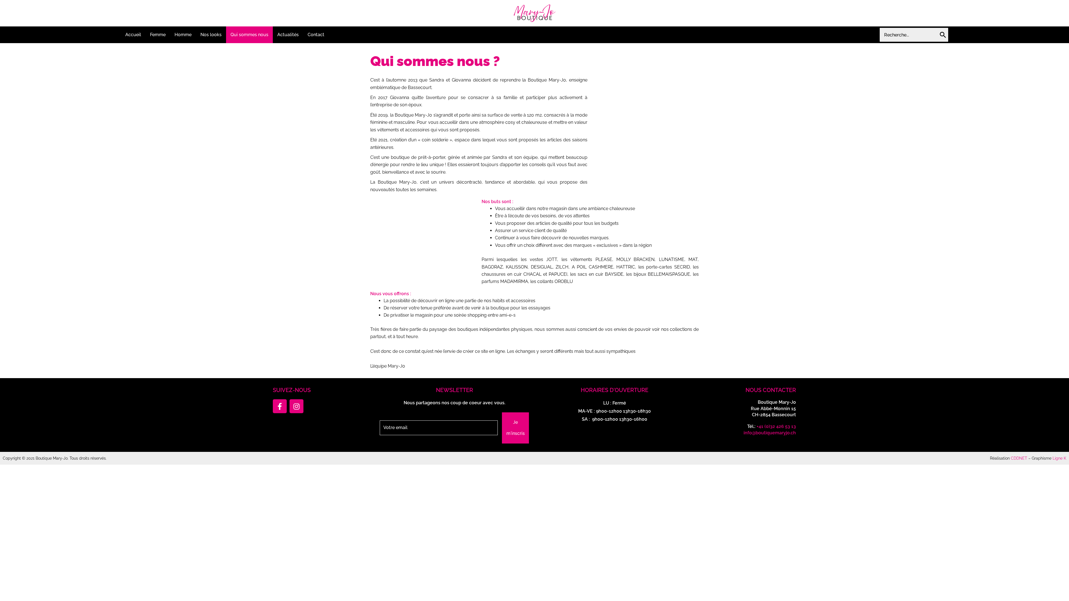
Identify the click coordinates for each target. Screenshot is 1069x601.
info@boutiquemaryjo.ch (770, 432)
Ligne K (1059, 458)
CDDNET (1019, 458)
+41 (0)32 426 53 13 (776, 426)
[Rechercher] (943, 35)
